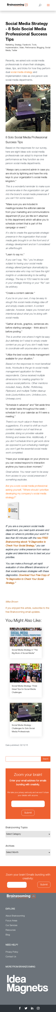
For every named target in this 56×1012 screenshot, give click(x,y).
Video (21, 48)
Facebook (27, 45)
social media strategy (21, 72)
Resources (11, 930)
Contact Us (11, 957)
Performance (30, 48)
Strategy (18, 45)
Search (46, 759)
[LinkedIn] (32, 1009)
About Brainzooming (15, 916)
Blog (8, 935)
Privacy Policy (12, 952)
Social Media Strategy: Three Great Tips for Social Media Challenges (24, 689)
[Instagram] (38, 1009)
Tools (34, 45)
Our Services (11, 925)
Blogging (40, 48)
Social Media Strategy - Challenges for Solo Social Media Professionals (23, 728)
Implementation (12, 48)
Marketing (10, 45)
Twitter (14, 50)
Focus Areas (11, 921)
